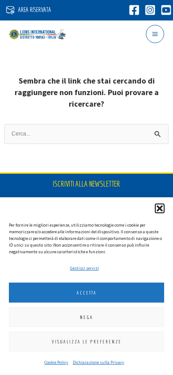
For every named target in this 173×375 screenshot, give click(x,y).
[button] (159, 208)
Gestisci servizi (84, 268)
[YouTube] (166, 10)
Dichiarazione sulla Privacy (98, 362)
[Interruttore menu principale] (155, 34)
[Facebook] (134, 10)
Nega (86, 317)
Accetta (87, 292)
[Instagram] (150, 10)
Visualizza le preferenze (87, 341)
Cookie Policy (56, 362)
